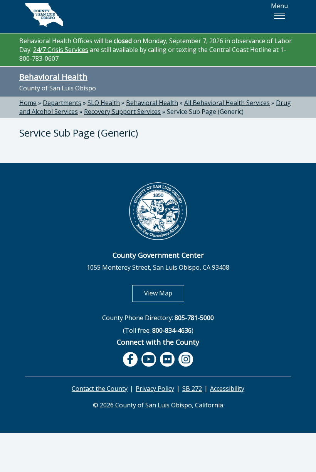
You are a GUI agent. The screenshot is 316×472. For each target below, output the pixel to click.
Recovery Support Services (122, 111)
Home (28, 102)
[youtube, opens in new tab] (149, 359)
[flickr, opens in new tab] (167, 359)
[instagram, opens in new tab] (186, 359)
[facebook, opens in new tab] (130, 359)
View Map (164, 293)
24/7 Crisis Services (60, 49)
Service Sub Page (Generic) (205, 111)
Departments (62, 102)
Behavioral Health (53, 76)
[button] (279, 16)
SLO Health (103, 102)
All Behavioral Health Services (227, 102)
